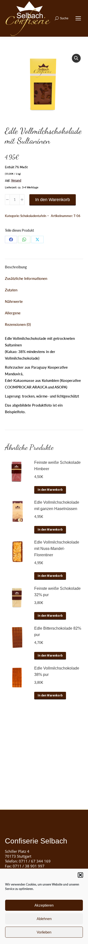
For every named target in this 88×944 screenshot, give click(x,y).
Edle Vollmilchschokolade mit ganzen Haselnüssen (56, 505)
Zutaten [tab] (11, 290)
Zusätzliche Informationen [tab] (26, 278)
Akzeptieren (44, 905)
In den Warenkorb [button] (50, 489)
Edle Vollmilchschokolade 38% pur (56, 671)
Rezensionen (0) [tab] (18, 324)
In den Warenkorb (52, 199)
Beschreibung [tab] (16, 267)
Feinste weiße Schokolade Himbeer (57, 465)
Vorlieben (44, 932)
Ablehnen (44, 919)
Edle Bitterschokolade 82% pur (57, 631)
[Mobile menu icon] (78, 18)
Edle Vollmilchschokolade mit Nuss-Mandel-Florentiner (56, 548)
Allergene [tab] (13, 313)
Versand (16, 180)
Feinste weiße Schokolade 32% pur (57, 591)
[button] (80, 875)
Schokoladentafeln (33, 216)
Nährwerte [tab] (14, 301)
